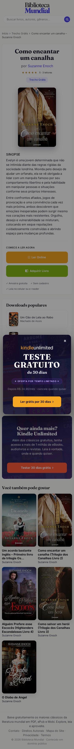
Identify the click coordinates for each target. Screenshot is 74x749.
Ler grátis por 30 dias (35, 402)
